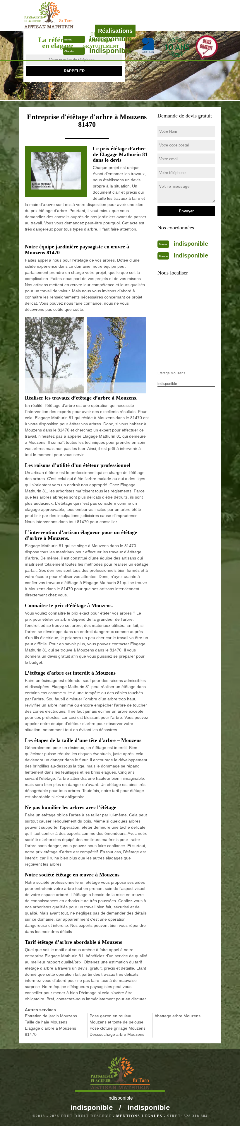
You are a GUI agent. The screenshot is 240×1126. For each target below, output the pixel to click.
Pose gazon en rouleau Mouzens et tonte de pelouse (116, 1019)
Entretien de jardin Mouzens (51, 1016)
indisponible (110, 39)
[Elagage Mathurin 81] (68, 15)
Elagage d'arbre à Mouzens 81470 (50, 1031)
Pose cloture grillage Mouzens (117, 1028)
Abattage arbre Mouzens (177, 1016)
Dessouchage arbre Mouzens (117, 1034)
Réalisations (115, 31)
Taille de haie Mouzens (46, 1022)
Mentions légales (139, 1116)
